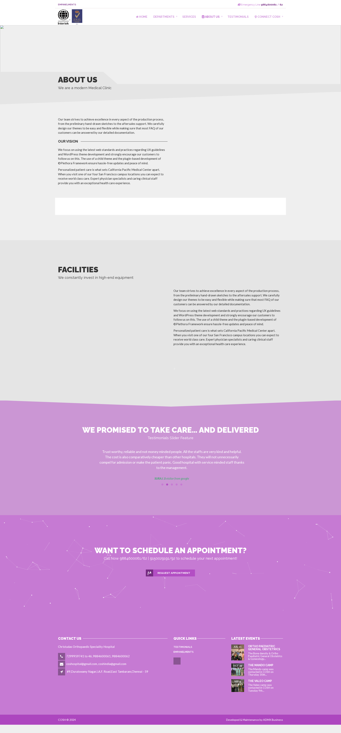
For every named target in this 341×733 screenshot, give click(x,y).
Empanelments (67, 4)
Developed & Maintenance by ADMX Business (254, 719)
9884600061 (269, 4)
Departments (163, 16)
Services (189, 16)
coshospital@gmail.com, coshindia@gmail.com (96, 664)
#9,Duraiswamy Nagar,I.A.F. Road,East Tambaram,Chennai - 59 (107, 671)
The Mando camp (260, 665)
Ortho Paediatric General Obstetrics (264, 648)
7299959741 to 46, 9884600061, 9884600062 (98, 656)
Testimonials (238, 16)
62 (281, 4)
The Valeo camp (260, 681)
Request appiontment (173, 572)
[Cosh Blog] (177, 664)
